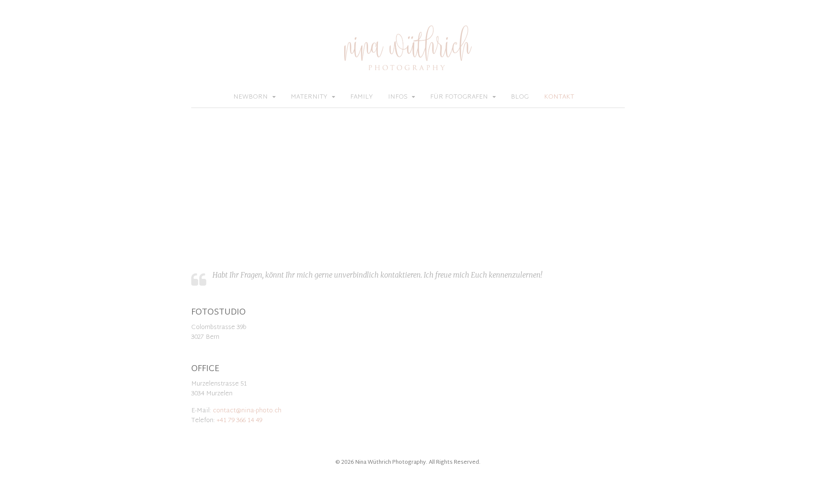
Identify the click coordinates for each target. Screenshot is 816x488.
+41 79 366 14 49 (239, 420)
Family (361, 97)
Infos (398, 97)
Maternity (309, 97)
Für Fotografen (459, 97)
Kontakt (559, 97)
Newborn (250, 97)
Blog (520, 97)
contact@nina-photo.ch (247, 411)
